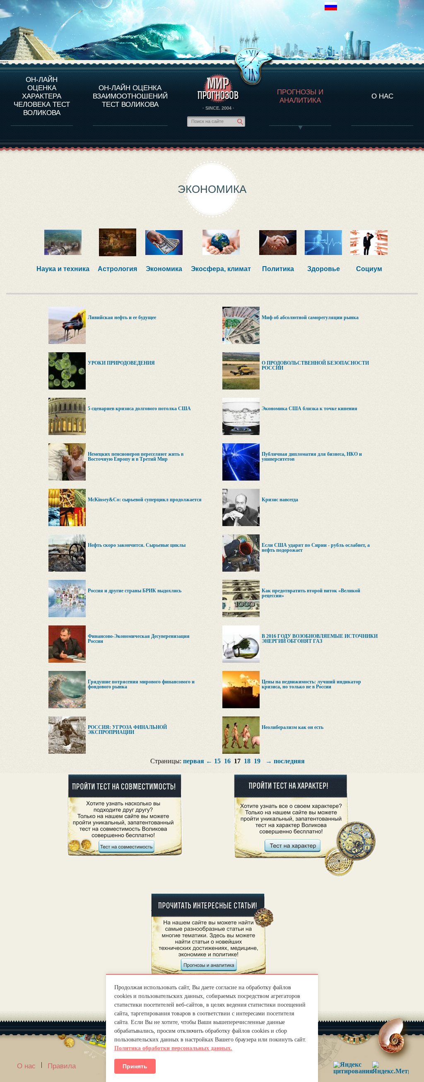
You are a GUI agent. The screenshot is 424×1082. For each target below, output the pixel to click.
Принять (135, 1066)
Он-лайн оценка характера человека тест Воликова (42, 96)
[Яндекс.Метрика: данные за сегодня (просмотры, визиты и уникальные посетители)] (390, 1067)
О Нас (382, 96)
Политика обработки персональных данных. (173, 1048)
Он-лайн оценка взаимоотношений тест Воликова (130, 96)
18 (247, 761)
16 (227, 761)
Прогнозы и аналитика (300, 96)
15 (217, 761)
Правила (62, 1066)
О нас (26, 1066)
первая (193, 761)
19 (257, 761)
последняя (289, 761)
